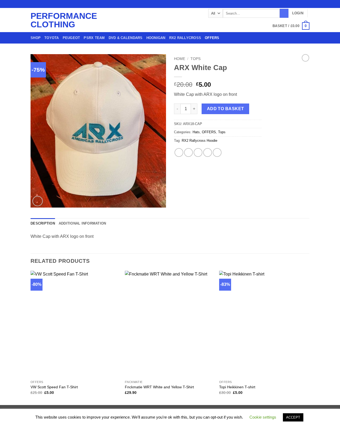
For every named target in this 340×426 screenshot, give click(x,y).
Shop (36, 38)
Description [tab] (43, 223)
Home (179, 59)
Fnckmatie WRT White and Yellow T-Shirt (159, 387)
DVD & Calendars (126, 38)
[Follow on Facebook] (286, 4)
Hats (196, 132)
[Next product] (305, 58)
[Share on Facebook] (179, 152)
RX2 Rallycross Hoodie (199, 141)
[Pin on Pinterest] (207, 152)
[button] (297, 13)
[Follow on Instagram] (291, 4)
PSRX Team (94, 38)
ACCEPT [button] (293, 417)
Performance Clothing (52, 20)
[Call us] (306, 4)
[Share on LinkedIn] (217, 152)
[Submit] (284, 13)
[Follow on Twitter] (296, 4)
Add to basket (225, 108)
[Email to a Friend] (198, 152)
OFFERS (212, 38)
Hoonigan (155, 38)
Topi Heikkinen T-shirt (237, 387)
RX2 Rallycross (185, 38)
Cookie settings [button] (262, 417)
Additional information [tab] (82, 223)
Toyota (51, 38)
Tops (195, 59)
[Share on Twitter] (188, 152)
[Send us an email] (301, 4)
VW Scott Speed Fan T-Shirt (54, 387)
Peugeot (71, 38)
